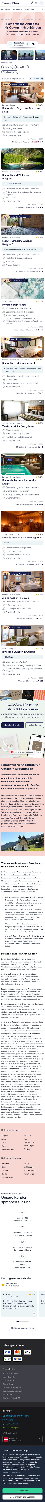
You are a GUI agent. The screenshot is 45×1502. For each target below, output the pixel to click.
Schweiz (40, 936)
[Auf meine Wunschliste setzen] (40, 84)
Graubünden (35, 1033)
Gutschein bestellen (12, 725)
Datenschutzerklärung (11, 1472)
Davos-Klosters (8, 1149)
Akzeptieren (22, 1491)
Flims (21, 926)
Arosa (30, 989)
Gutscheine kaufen (10, 1373)
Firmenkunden (8, 1380)
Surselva (23, 1012)
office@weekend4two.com (17, 1415)
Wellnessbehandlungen (24, 1071)
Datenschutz (7, 1384)
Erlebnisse (5, 9)
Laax (19, 875)
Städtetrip (14, 1102)
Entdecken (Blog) (9, 1377)
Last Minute (29, 9)
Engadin (39, 881)
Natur (17, 903)
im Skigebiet (29, 1167)
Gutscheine (17, 9)
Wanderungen (22, 872)
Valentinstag (29, 1174)
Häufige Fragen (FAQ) (11, 1398)
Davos (12, 881)
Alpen (22, 900)
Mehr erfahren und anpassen (22, 1497)
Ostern (4, 1022)
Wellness (5, 1163)
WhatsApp (10, 1419)
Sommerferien (8, 1177)
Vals (16, 959)
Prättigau (28, 1149)
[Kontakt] (32, 3)
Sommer (7, 872)
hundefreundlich (31, 1170)
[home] (15, 3)
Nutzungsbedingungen (12, 1391)
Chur (14, 936)
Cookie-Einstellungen (11, 1387)
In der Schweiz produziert (24, 752)
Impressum (7, 1394)
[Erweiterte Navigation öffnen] (43, 9)
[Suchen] (41, 3)
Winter (38, 878)
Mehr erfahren (34, 725)
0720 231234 (12, 1423)
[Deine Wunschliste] (36, 3)
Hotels (37, 1004)
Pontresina (36, 872)
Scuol (20, 884)
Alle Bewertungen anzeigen (22, 1328)
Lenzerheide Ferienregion (29, 1144)
